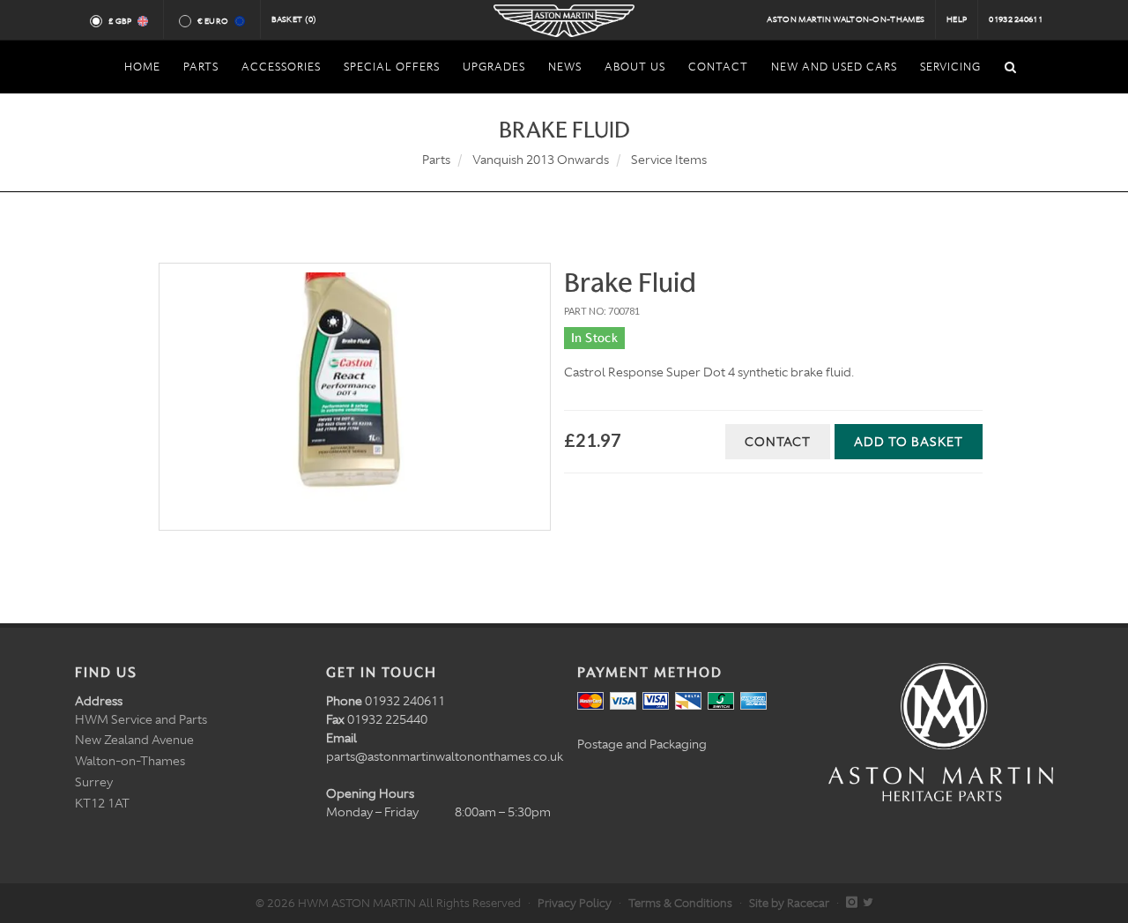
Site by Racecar (789, 903)
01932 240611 (1016, 19)
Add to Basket (908, 442)
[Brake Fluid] (354, 396)
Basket (294, 19)
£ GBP (120, 21)
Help (956, 19)
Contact (778, 442)
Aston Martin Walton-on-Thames (845, 19)
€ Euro (213, 21)
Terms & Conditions (680, 903)
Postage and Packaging (642, 744)
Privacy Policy (575, 903)
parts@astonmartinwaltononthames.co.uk (444, 756)
